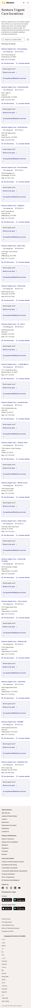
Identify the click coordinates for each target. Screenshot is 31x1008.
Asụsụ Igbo (5, 976)
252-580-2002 (9, 772)
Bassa (4, 945)
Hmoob (4, 973)
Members (5, 845)
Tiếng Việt (5, 998)
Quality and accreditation (10, 842)
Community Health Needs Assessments (14, 871)
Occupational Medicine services (14, 78)
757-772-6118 (9, 654)
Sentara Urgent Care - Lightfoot (12, 205)
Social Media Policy (8, 925)
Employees (5, 828)
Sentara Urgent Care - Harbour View (14, 442)
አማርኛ (3, 939)
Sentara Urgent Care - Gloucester (13, 286)
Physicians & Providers (9, 825)
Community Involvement (9, 868)
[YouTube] (19, 888)
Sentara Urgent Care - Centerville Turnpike (13, 560)
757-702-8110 (9, 614)
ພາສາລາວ (4, 985)
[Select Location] (23, 2)
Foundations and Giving (9, 865)
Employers (5, 848)
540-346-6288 (10, 59)
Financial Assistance (8, 874)
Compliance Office (7, 931)
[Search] (3, 39)
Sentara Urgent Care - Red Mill (12, 722)
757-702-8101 (9, 493)
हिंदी (3, 970)
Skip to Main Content (2, 2)
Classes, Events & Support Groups (13, 862)
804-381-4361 (10, 296)
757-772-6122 (9, 531)
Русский (4, 989)
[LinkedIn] (15, 888)
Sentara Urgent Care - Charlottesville (14, 87)
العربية (3, 942)
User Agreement (7, 922)
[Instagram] (11, 888)
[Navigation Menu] (28, 2)
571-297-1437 (9, 178)
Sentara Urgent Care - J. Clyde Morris (14, 364)
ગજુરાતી (4, 967)
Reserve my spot (9, 72)
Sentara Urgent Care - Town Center (14, 601)
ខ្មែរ (2, 952)
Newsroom (5, 822)
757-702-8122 (9, 734)
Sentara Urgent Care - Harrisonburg (14, 49)
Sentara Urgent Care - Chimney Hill (13, 641)
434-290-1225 (9, 140)
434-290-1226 (9, 100)
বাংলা (3, 948)
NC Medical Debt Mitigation (11, 880)
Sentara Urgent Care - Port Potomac (14, 167)
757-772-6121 (9, 375)
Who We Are (6, 813)
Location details (24, 63)
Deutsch (4, 964)
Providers (5, 851)
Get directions (9, 63)
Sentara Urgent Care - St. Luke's (13, 324)
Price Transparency (8, 877)
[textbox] (13, 39)
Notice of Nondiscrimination (10, 928)
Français (4, 961)
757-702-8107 (9, 218)
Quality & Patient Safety (9, 816)
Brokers (4, 854)
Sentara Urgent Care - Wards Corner (14, 483)
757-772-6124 (9, 258)
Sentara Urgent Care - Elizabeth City (14, 762)
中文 (3, 955)
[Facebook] (3, 888)
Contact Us (5, 831)
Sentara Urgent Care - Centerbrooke (14, 402)
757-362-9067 (10, 574)
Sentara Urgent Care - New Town (13, 246)
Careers (4, 819)
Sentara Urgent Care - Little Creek (13, 521)
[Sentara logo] (7, 2)
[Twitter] (7, 888)
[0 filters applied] (28, 39)
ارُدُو (3, 995)
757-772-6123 (9, 694)
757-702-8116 (9, 455)
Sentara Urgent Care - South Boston (14, 127)
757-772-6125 (9, 337)
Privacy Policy (6, 919)
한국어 (3, 982)
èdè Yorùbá (5, 1001)
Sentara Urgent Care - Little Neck (13, 681)
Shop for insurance (8, 839)
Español (4, 992)
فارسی (3, 958)
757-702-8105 (9, 415)
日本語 (3, 979)
